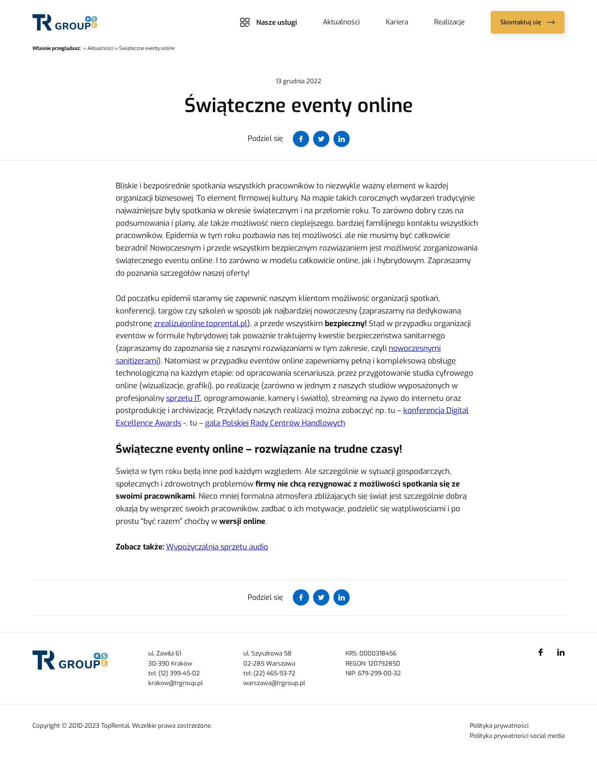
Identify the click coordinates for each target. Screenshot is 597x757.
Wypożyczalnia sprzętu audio (217, 547)
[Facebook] (540, 652)
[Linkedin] (561, 652)
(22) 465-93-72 (274, 673)
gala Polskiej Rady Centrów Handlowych (275, 423)
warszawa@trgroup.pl (274, 683)
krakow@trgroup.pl (175, 683)
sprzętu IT (183, 398)
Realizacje (449, 22)
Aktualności (341, 22)
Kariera (397, 22)
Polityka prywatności (499, 726)
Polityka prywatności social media (517, 736)
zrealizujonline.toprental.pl (200, 323)
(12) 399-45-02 (179, 673)
